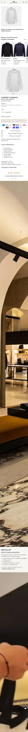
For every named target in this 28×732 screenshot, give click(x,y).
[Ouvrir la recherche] (4, 2)
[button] (25, 708)
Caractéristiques (7, 145)
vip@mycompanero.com (8, 569)
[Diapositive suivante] (25, 53)
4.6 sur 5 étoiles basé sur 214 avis (14, 176)
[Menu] (1, 2)
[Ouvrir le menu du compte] (23, 2)
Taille (2, 109)
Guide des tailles (5, 116)
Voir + (25, 39)
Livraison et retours (8, 167)
